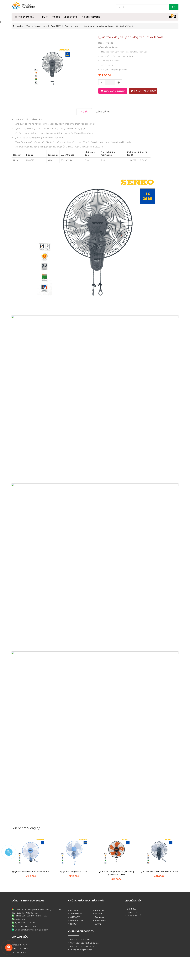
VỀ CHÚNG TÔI (70, 17)
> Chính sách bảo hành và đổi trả (83, 943)
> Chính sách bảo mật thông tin (82, 946)
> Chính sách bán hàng (79, 939)
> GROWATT (74, 917)
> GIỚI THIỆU (130, 909)
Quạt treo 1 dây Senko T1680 (73, 871)
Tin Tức (56, 17)
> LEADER (72, 924)
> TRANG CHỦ (131, 912)
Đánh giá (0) (102, 111)
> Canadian (98, 917)
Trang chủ (18, 26)
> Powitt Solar (99, 920)
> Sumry (97, 924)
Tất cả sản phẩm (26, 17)
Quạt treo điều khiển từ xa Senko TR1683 (159, 871)
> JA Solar (97, 913)
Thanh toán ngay (146, 91)
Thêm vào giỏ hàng (114, 91)
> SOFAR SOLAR (75, 920)
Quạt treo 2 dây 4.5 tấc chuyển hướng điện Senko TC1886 (116, 873)
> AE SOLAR (73, 910)
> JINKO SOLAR (75, 913)
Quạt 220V (56, 26)
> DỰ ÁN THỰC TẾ (133, 916)
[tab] (84, 111)
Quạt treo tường (72, 26)
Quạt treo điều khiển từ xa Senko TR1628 (30, 871)
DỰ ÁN (45, 17)
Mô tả (84, 111)
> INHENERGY (99, 910)
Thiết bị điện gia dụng (36, 26)
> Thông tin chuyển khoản (80, 950)
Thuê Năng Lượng (91, 17)
